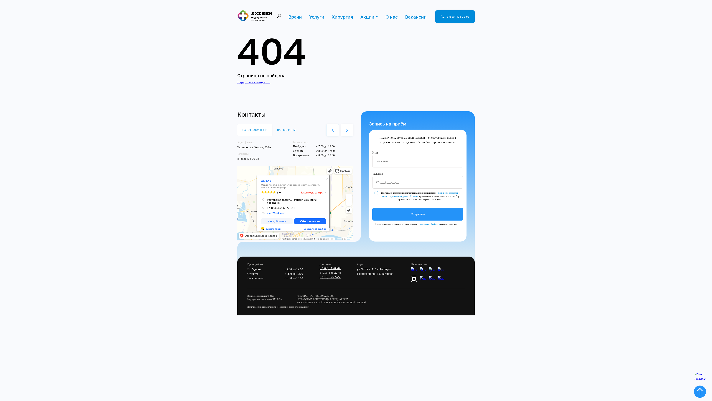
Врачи (295, 16)
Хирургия (342, 16)
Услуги (316, 16)
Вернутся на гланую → (253, 82)
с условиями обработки (429, 224)
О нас (391, 16)
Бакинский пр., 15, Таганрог (375, 273)
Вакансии (416, 16)
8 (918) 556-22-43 (330, 272)
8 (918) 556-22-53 (330, 277)
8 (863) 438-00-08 (248, 158)
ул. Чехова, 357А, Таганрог (374, 269)
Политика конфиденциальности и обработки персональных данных (278, 307)
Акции (367, 16)
